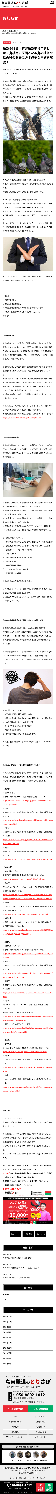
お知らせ (12, 30)
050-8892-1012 (30, 1394)
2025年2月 (7, 1332)
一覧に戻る (28, 1234)
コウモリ (28, 1460)
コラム (5, 1299)
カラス (20, 1460)
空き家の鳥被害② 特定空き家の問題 (16, 1277)
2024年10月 (7, 1353)
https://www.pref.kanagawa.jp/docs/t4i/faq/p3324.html (24, 879)
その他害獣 (44, 1460)
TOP (4, 30)
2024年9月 (7, 1358)
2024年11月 (7, 1348)
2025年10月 (7, 1321)
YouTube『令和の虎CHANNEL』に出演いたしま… (22, 1267)
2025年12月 (7, 1316)
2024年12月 (7, 1342)
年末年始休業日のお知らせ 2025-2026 (17, 1258)
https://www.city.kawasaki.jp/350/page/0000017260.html (25, 914)
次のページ (41, 1234)
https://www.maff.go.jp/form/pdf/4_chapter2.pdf (22, 417)
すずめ (35, 1460)
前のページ (15, 1234)
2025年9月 (7, 1327)
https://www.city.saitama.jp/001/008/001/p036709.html (25, 1051)
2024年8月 (7, 1363)
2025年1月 (7, 1337)
